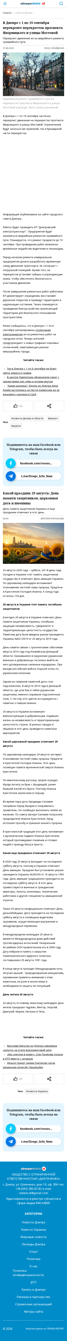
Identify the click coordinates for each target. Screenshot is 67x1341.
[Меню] (5, 3)
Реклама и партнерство (33, 1297)
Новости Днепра (33, 1222)
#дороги (16, 425)
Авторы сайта (33, 1312)
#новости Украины (37, 1091)
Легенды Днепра (33, 1244)
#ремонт (53, 418)
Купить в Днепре (33, 1290)
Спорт (33, 1252)
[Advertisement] (33, 173)
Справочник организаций (33, 1304)
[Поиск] (61, 3)
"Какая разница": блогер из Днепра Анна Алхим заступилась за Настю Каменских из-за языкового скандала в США (31, 390)
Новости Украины (33, 1230)
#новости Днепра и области (27, 418)
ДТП (33, 1282)
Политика (33, 1259)
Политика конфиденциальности (28, 1273)
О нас (33, 1266)
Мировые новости (33, 1237)
